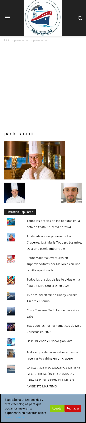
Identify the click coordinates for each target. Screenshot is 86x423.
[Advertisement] (43, 87)
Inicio (7, 40)
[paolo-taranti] (34, 178)
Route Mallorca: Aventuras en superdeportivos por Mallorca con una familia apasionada (53, 264)
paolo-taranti (21, 40)
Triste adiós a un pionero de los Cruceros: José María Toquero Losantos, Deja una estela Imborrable (54, 242)
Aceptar (57, 408)
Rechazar (72, 408)
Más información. (16, 417)
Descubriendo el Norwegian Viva (49, 341)
